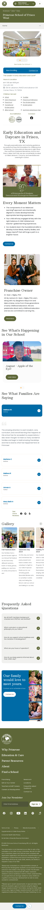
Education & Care (13, 755)
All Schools (6, 10)
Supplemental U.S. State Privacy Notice (13, 831)
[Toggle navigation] (39, 3)
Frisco (18, 10)
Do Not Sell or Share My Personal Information (15, 838)
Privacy (16, 828)
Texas (13, 10)
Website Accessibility (29, 828)
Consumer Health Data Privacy (11, 835)
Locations (27, 783)
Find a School (10, 772)
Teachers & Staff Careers (11, 786)
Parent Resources (12, 761)
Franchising (6, 779)
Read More (10, 319)
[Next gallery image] (40, 523)
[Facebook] (31, 117)
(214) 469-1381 (8, 85)
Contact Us (19, 906)
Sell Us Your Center (8, 783)
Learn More (12, 377)
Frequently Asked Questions (30, 787)
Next (43, 44)
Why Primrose (11, 749)
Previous (1, 44)
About (5, 766)
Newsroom (28, 779)
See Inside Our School (22, 64)
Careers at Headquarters (11, 790)
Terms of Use (6, 828)
